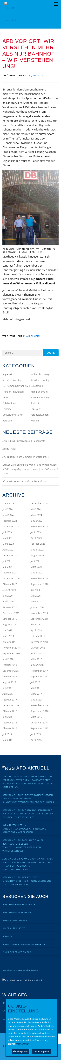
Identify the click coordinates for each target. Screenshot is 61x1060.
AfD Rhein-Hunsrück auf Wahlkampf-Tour (24, 481)
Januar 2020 (37, 607)
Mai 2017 (36, 688)
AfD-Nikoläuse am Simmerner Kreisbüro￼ (25, 456)
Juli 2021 (7, 561)
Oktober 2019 (9, 618)
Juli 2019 (35, 624)
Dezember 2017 (11, 670)
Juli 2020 (35, 589)
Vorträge (7, 420)
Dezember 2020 (11, 578)
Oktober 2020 (9, 584)
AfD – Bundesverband (15, 920)
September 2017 (39, 676)
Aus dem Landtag (40, 380)
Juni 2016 (7, 716)
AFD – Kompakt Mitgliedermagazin (23, 944)
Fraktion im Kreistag (13, 391)
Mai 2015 (7, 739)
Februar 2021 (9, 572)
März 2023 (8, 543)
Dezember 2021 (11, 555)
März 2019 (8, 636)
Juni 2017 (7, 688)
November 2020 (39, 578)
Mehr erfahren (22, 1043)
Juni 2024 (7, 509)
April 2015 (36, 739)
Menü (56, 4)
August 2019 (9, 624)
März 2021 (36, 566)
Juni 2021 (36, 561)
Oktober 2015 (9, 728)
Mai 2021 (7, 566)
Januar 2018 (37, 664)
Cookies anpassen (41, 1051)
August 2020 (9, 589)
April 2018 (8, 659)
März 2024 (36, 515)
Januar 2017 (37, 699)
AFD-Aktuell (32, 767)
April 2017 (8, 693)
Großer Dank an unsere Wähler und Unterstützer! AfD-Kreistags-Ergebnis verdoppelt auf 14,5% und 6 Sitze (30, 469)
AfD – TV (7, 936)
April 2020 (8, 601)
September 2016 (39, 711)
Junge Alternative (13, 928)
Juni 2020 (7, 595)
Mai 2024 (36, 509)
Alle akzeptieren (20, 1051)
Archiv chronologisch (42, 374)
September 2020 (39, 584)
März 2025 (8, 503)
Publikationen (9, 403)
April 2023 (36, 538)
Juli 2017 (35, 682)
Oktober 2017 (9, 676)
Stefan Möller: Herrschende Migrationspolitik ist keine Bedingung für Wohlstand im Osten (27, 881)
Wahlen (35, 420)
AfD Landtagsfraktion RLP (18, 904)
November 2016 (39, 705)
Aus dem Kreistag (12, 380)
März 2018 (36, 659)
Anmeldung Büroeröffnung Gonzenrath (23, 440)
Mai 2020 (36, 595)
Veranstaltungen (40, 414)
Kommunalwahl (39, 391)
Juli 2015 (7, 734)
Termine (7, 408)
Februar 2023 (38, 543)
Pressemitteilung (40, 397)
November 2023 (39, 526)
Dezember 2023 (11, 526)
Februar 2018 (9, 664)
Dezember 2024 (39, 503)
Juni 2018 (36, 653)
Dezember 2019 (11, 613)
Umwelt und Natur (12, 414)
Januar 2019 (8, 641)
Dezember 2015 (39, 722)
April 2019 (36, 630)
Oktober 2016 (9, 711)
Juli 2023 (7, 532)
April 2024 (8, 515)
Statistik (35, 403)
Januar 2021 (37, 572)
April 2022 (8, 549)
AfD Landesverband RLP (17, 912)
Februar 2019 (38, 636)
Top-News (36, 408)
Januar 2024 (37, 520)
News (5, 397)
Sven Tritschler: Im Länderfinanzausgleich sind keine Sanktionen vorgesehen (24, 829)
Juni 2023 (36, 532)
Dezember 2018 (39, 641)
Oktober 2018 (38, 647)
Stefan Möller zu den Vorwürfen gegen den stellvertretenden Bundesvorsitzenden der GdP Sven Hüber (28, 799)
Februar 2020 (9, 607)
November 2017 (39, 670)
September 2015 (39, 728)
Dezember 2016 (11, 705)
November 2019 (39, 613)
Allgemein (33, 336)
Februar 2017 (9, 699)
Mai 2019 (7, 630)
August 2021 (37, 555)
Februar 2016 (9, 722)
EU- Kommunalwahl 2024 (16, 385)
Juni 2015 (36, 734)
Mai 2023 (7, 538)
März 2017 (36, 693)
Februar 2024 (9, 520)
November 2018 (11, 647)
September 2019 (39, 618)
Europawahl (37, 385)
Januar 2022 (37, 549)
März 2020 (36, 601)
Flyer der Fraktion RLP (16, 952)
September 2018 (11, 653)
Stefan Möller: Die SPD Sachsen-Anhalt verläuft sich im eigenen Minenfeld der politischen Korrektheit (27, 814)
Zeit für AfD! (9, 448)
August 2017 (9, 682)
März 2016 (36, 716)
